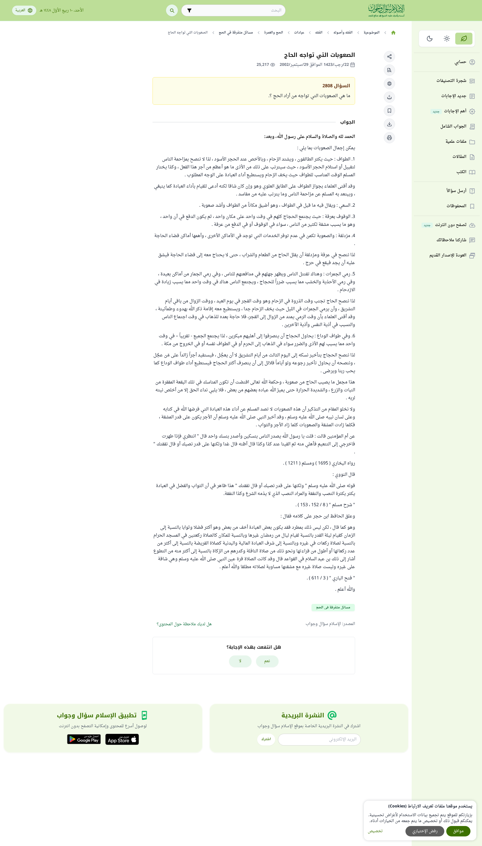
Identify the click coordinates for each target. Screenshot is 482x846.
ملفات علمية (456, 142)
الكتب (461, 172)
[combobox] (237, 11)
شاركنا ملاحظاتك (451, 240)
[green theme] (463, 38)
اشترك (266, 739)
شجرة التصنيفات (451, 81)
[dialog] (420, 820)
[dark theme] (429, 38)
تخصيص (375, 831)
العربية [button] (20, 10)
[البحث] (172, 10)
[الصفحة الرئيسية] (393, 33)
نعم (267, 661)
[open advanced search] (189, 10)
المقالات (459, 157)
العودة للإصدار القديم (448, 256)
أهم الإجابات (450, 111)
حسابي (460, 62)
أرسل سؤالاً (457, 191)
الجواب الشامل (453, 127)
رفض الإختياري (425, 831)
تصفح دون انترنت (445, 225)
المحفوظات (457, 206)
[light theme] (447, 38)
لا (240, 661)
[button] (389, 56)
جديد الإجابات (454, 96)
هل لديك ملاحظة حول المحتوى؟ (184, 624)
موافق (458, 831)
